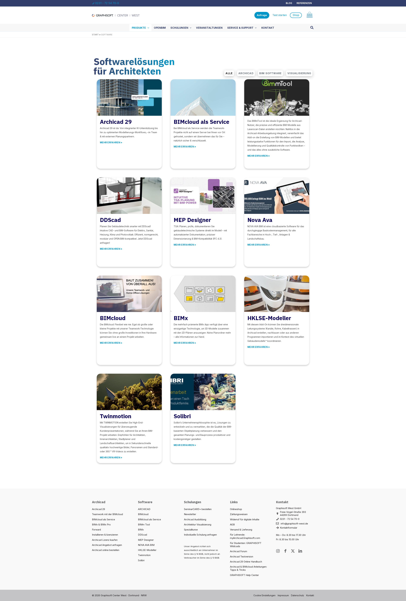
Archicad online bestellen (105, 550)
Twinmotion (115, 416)
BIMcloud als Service (201, 121)
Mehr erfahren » (111, 142)
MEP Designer (192, 220)
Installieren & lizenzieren (105, 534)
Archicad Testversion (241, 556)
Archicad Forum (238, 551)
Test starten (279, 15)
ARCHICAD (144, 509)
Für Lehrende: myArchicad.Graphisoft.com (245, 536)
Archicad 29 (116, 121)
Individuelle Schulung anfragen (200, 534)
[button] (261, 15)
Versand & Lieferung (241, 529)
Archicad (246, 73)
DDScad (110, 220)
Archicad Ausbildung (195, 519)
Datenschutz (297, 595)
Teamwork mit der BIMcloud (107, 514)
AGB (232, 524)
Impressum (283, 595)
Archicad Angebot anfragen (107, 544)
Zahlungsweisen (239, 514)
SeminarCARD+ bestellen (198, 509)
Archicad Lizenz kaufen (105, 539)
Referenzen (304, 3)
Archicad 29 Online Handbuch (246, 561)
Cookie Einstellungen (264, 595)
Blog (289, 3)
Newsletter (190, 514)
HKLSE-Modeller (269, 318)
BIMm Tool (144, 524)
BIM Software (270, 73)
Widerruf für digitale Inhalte (244, 519)
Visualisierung (299, 73)
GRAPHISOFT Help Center (244, 575)
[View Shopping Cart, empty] (309, 15)
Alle (229, 73)
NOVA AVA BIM (146, 544)
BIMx (181, 318)
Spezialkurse (191, 529)
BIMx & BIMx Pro (101, 524)
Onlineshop (236, 509)
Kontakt (310, 595)
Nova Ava (259, 220)
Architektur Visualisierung (197, 524)
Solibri (182, 416)
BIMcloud (112, 318)
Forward (96, 529)
